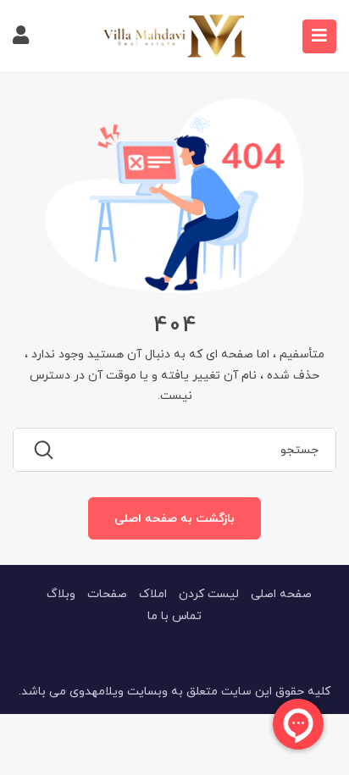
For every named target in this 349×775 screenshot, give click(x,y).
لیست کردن (209, 593)
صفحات (107, 593)
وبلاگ (61, 593)
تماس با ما (174, 615)
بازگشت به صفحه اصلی (174, 518)
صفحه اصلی (281, 593)
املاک (153, 593)
